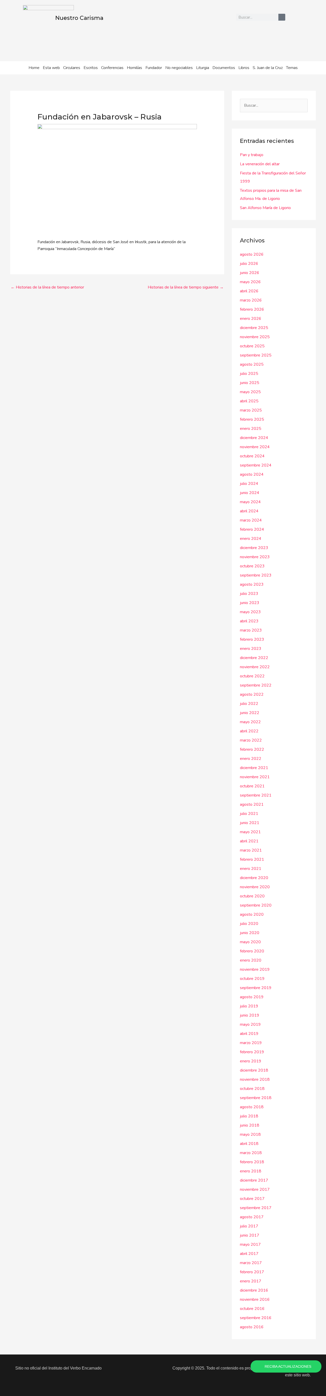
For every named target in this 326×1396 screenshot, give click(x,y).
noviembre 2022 (255, 667)
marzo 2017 (251, 1263)
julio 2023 (249, 593)
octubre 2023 (252, 566)
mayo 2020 (250, 942)
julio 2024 (249, 483)
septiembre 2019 (255, 988)
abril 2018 (249, 1143)
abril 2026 (249, 291)
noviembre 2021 (255, 777)
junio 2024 (249, 493)
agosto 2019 (252, 997)
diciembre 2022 (254, 658)
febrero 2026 (252, 309)
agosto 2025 (252, 364)
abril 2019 (249, 1033)
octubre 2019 (252, 978)
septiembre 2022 (255, 685)
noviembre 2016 (255, 1299)
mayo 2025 (250, 392)
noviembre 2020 (255, 887)
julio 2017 (249, 1226)
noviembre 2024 (255, 447)
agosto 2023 (252, 584)
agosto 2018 (252, 1107)
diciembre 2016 (254, 1290)
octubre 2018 (252, 1088)
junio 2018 (249, 1125)
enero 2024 (250, 538)
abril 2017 (249, 1253)
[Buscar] (281, 17)
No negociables (179, 68)
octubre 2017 (252, 1198)
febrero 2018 (252, 1162)
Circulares (71, 68)
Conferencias (112, 68)
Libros (243, 68)
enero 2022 (250, 758)
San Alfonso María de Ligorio (265, 208)
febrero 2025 (252, 419)
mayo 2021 (250, 832)
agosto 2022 (252, 694)
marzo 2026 (251, 300)
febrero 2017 (252, 1272)
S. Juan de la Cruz (268, 68)
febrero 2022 (252, 749)
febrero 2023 (252, 639)
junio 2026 (249, 273)
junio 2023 (249, 603)
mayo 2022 (250, 722)
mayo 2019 (250, 1024)
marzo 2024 (251, 520)
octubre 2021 (252, 786)
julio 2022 (249, 703)
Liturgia (202, 68)
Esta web (51, 68)
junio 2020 (249, 933)
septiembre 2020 (255, 905)
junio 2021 (249, 823)
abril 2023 (249, 621)
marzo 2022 (251, 740)
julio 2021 (249, 813)
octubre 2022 (252, 676)
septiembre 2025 (255, 355)
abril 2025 (249, 401)
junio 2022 (249, 713)
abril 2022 (249, 731)
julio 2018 (249, 1116)
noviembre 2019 (255, 969)
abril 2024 (249, 511)
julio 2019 (249, 1006)
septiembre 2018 (255, 1098)
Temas (292, 68)
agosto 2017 (252, 1217)
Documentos (223, 68)
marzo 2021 (251, 850)
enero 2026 (250, 318)
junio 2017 (249, 1235)
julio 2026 (249, 263)
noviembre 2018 (255, 1079)
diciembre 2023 (254, 548)
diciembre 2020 (254, 878)
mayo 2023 (250, 612)
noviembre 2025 (255, 337)
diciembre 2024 (254, 438)
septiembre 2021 (255, 795)
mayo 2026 (250, 282)
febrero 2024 (252, 529)
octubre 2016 (252, 1308)
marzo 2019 (251, 1043)
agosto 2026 (252, 254)
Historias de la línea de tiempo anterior (47, 287)
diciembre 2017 (254, 1180)
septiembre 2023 (255, 575)
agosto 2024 (252, 474)
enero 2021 (250, 868)
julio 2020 (249, 923)
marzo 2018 (251, 1153)
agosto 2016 (252, 1327)
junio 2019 (249, 1015)
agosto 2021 (252, 804)
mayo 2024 (250, 502)
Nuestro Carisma (79, 18)
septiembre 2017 (255, 1208)
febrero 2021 (252, 859)
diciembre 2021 (254, 768)
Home (34, 68)
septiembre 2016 (255, 1318)
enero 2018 (250, 1171)
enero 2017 (250, 1281)
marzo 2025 (251, 410)
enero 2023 (250, 648)
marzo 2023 (251, 630)
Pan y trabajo (251, 155)
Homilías (134, 68)
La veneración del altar (260, 164)
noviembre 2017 (255, 1189)
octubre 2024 (252, 456)
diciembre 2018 (254, 1070)
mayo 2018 (250, 1134)
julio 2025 (249, 373)
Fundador (153, 68)
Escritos (91, 68)
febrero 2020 (252, 951)
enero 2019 (250, 1061)
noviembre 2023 (255, 557)
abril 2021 (249, 841)
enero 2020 (250, 960)
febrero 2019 (252, 1052)
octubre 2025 (252, 346)
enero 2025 (250, 428)
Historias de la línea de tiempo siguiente (186, 287)
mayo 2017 (250, 1244)
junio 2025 (249, 383)
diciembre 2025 (254, 328)
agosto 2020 (252, 914)
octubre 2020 (252, 896)
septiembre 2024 (255, 465)
